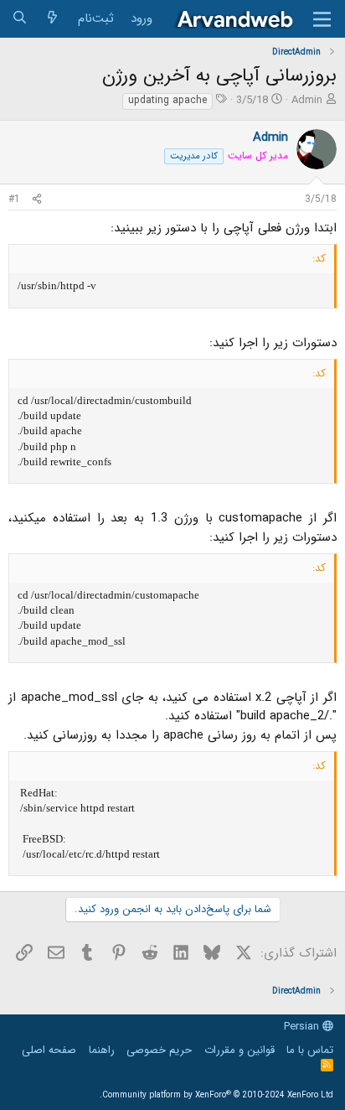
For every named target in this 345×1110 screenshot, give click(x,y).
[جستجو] (19, 18)
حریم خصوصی (159, 1050)
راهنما (102, 1050)
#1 (14, 199)
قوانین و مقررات (239, 1050)
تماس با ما (309, 1050)
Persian (303, 1026)
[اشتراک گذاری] (37, 200)
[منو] (322, 19)
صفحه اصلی (49, 1050)
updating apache (167, 100)
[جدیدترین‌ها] (52, 18)
